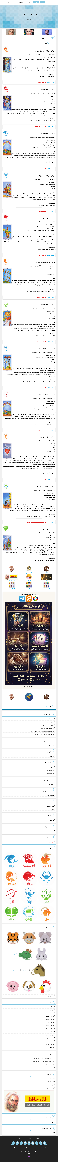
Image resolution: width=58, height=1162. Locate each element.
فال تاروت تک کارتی (50, 1016)
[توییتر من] (25, 1143)
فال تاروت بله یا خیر (50, 1044)
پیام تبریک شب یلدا (50, 1088)
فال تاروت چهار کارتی (49, 1022)
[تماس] (29, 1143)
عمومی (46, 706)
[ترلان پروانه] (29, 33)
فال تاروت (43, 2)
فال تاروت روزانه (50, 1007)
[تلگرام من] (40, 1143)
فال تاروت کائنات (50, 1013)
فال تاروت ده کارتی (50, 1035)
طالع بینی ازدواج (50, 795)
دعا (53, 809)
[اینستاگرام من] (32, 1143)
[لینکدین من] (13, 1143)
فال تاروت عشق (50, 1038)
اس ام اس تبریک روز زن (49, 719)
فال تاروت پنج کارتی (50, 1025)
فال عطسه (52, 1122)
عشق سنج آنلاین (50, 831)
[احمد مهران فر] (47, 33)
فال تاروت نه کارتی (50, 1032)
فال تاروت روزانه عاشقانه (48, 1041)
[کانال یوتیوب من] (17, 1143)
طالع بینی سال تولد (50, 996)
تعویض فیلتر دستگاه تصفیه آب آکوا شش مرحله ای (44, 1058)
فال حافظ (49, 2)
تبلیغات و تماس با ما (10, 2)
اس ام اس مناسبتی (20, 2)
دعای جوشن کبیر (50, 806)
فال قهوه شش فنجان (49, 773)
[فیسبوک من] (36, 1143)
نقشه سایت (23, 1151)
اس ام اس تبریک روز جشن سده (47, 728)
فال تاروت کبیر (51, 1010)
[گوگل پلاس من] (21, 1143)
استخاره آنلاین (29, 2)
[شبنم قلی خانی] (11, 33)
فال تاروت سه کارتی (50, 1019)
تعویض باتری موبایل (50, 1065)
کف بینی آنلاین (51, 784)
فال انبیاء (52, 756)
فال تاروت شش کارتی (49, 1029)
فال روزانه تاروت (29, 14)
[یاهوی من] (44, 1143)
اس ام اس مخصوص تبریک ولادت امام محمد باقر (44, 722)
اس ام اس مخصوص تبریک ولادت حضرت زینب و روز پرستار (42, 731)
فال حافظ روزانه (51, 1082)
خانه (54, 2)
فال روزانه (36, 2)
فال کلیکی (52, 820)
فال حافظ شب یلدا (50, 1085)
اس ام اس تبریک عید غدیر (48, 725)
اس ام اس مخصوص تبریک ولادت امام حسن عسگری (43, 734)
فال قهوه (52, 767)
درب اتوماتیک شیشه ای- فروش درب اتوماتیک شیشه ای (42, 1061)
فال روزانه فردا (51, 1133)
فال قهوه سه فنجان (50, 770)
